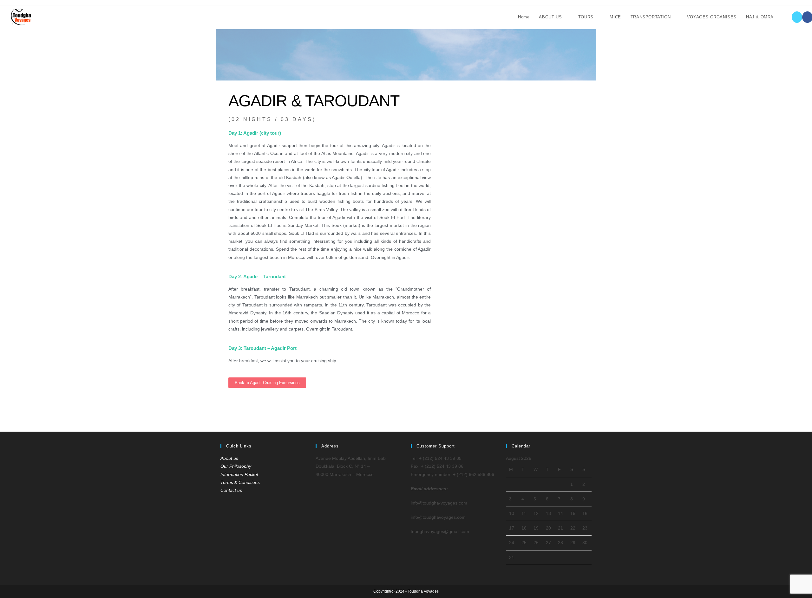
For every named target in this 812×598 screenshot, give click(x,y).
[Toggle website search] (784, 17)
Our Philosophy (235, 466)
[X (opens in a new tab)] (797, 17)
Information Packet (239, 474)
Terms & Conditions (240, 482)
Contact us (231, 490)
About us (229, 458)
